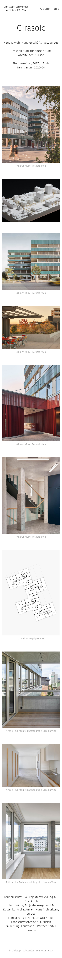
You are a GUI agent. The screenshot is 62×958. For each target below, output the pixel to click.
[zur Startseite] (15, 8)
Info (57, 8)
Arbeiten (45, 8)
